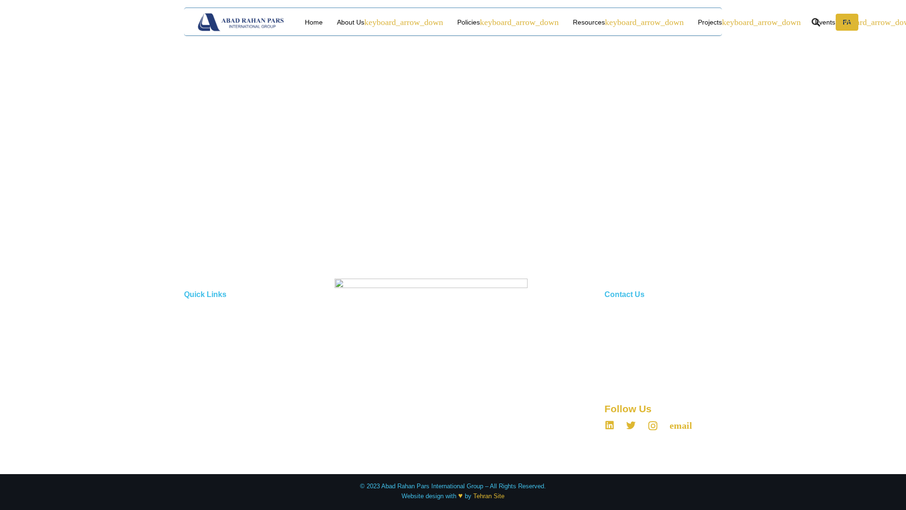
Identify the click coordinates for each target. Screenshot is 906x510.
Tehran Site (488, 496)
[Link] (241, 22)
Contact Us (199, 455)
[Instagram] (652, 426)
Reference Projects (210, 338)
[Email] (681, 425)
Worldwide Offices (209, 435)
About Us (197, 319)
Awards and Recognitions (218, 396)
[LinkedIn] (609, 425)
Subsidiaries (201, 416)
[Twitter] (631, 425)
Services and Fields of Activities (228, 358)
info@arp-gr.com (645, 381)
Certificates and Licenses (218, 377)
